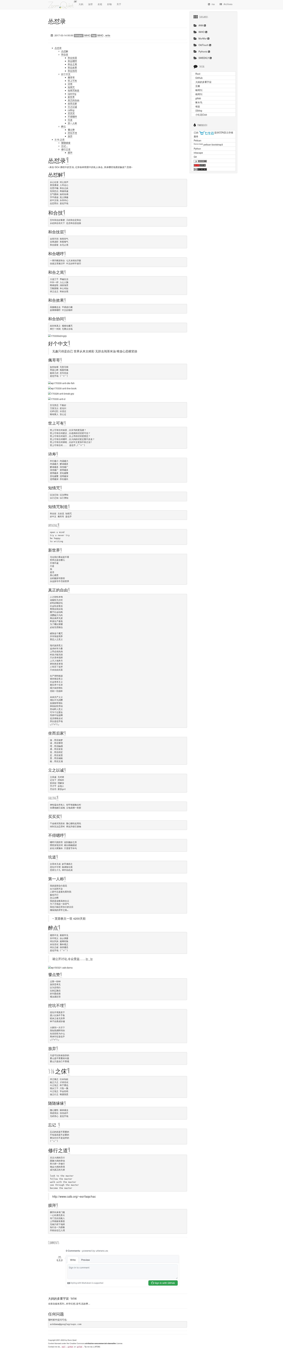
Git (195, 156)
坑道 (70, 119)
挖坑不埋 (72, 133)
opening (72, 93)
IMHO (87, 35)
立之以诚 (72, 106)
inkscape (198, 152)
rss (213, 4)
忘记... (64, 146)
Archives (228, 4)
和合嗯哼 (72, 61)
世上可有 (72, 80)
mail (63, 1347)
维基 (197, 106)
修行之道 (65, 149)
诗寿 (70, 83)
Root (197, 73)
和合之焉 (72, 64)
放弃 (70, 136)
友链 (100, 4)
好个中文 (65, 74)
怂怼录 (57, 21)
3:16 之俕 (60, 139)
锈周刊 (198, 94)
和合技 (64, 54)
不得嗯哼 (72, 116)
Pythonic (203, 51)
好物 (109, 4)
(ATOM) (97, 1346)
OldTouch (203, 45)
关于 (119, 4)
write (107, 35)
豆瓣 (197, 86)
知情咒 (71, 87)
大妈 (81, 4)
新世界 (71, 97)
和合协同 (72, 70)
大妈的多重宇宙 (203, 82)
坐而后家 (72, 103)
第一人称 (72, 123)
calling (71, 110)
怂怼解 (64, 51)
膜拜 (70, 152)
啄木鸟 (198, 102)
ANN (201, 25)
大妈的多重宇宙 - (62, 1298)
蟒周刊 (198, 90)
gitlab (79, 1347)
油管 (90, 4)
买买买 (71, 113)
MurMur (202, 38)
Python (197, 148)
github (70, 1347)
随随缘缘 (65, 142)
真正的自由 (73, 100)
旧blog (198, 110)
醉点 (63, 126)
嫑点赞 (71, 129)
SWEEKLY (204, 57)
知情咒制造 (73, 90)
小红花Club (201, 114)
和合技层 (72, 57)
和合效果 (72, 67)
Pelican (197, 140)
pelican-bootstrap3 (213, 144)
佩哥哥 (71, 77)
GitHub (199, 77)
